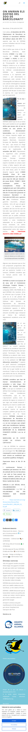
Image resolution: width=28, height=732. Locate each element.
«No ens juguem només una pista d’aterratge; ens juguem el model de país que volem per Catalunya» (13, 566)
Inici (11, 22)
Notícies (14, 22)
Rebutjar (14, 728)
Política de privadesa (9, 658)
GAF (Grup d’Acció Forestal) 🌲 (12, 544)
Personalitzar (14, 724)
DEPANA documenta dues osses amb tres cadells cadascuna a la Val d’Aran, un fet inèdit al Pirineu (13, 585)
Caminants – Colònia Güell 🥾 (12, 538)
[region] (14, 718)
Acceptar (14, 720)
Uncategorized (20, 22)
